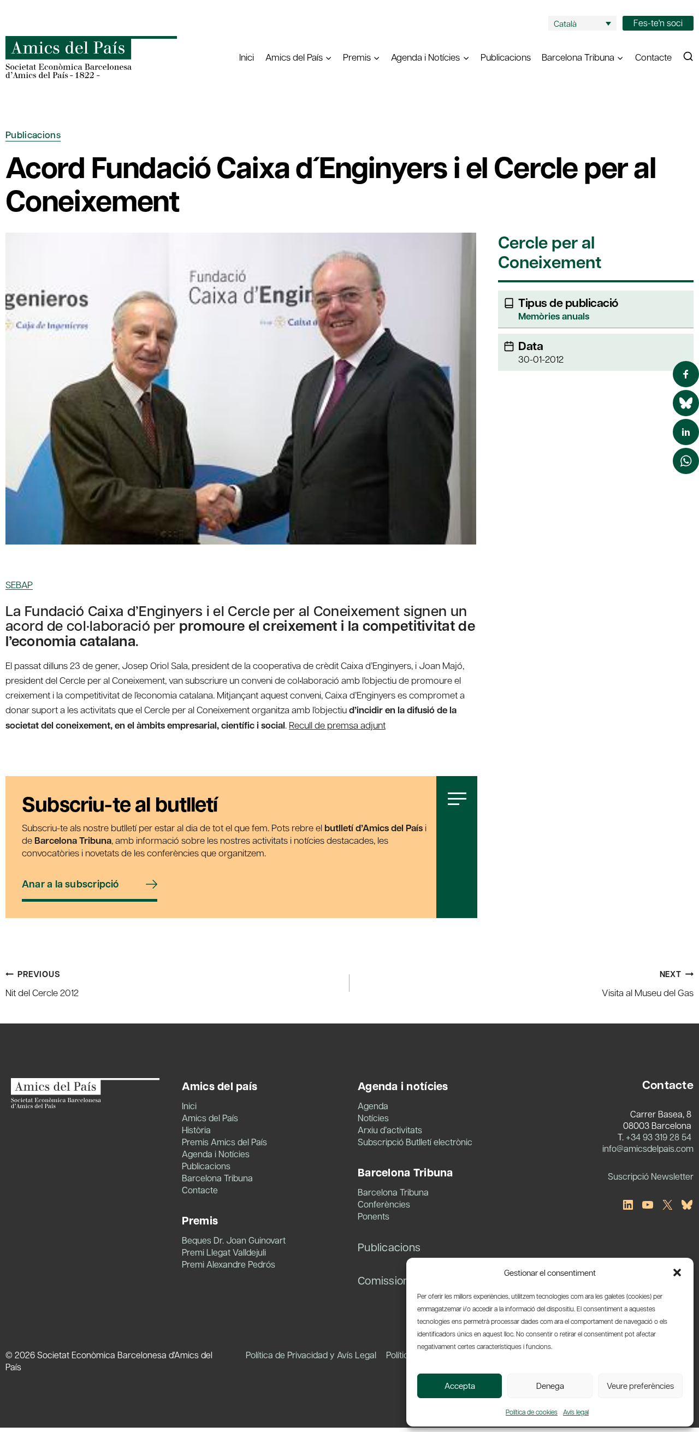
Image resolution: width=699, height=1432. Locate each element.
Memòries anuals (553, 316)
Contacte (653, 57)
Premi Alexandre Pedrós (228, 1264)
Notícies (373, 1117)
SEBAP (19, 584)
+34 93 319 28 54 (658, 1137)
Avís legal (576, 1411)
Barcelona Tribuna (217, 1178)
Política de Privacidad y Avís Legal (311, 1354)
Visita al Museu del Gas (648, 983)
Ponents (373, 1216)
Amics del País (210, 1117)
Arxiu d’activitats (390, 1129)
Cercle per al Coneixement (549, 253)
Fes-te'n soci (658, 22)
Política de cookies (532, 1411)
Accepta (460, 1385)
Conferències (384, 1204)
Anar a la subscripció (70, 884)
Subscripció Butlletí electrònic (415, 1141)
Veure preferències (640, 1385)
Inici (246, 57)
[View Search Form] (688, 56)
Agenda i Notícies (216, 1153)
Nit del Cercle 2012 (42, 983)
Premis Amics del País (224, 1141)
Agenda (373, 1105)
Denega (550, 1385)
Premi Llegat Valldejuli (224, 1252)
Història (196, 1129)
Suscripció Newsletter (651, 1176)
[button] (677, 1272)
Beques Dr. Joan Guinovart (234, 1240)
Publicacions (506, 57)
